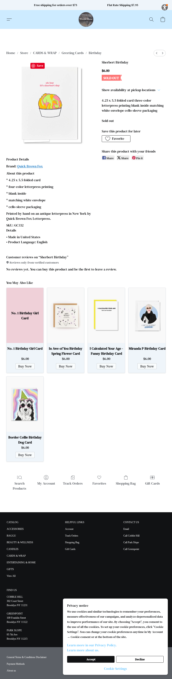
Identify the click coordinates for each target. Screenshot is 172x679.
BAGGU (11, 535)
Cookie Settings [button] (115, 668)
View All (11, 575)
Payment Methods (16, 663)
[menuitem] (157, 53)
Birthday (95, 52)
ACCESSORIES (15, 529)
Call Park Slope (131, 542)
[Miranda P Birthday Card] (147, 315)
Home (10, 52)
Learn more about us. (83, 650)
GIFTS (10, 569)
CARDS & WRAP (45, 52)
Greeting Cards (73, 52)
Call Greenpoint (131, 549)
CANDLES (12, 549)
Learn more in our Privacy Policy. (92, 645)
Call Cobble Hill (131, 535)
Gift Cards (152, 483)
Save (40, 65)
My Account (46, 483)
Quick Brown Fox (30, 166)
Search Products (19, 486)
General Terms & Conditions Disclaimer (27, 657)
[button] (86, 19)
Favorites (99, 483)
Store (24, 52)
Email (126, 529)
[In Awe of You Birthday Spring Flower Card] (65, 315)
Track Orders (73, 483)
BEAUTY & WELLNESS (20, 542)
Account (69, 529)
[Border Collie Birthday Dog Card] (25, 404)
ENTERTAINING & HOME (21, 562)
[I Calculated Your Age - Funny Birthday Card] (106, 315)
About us (11, 670)
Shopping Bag (126, 483)
